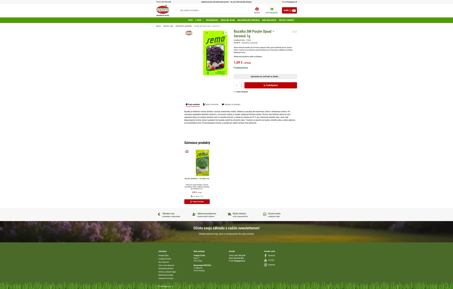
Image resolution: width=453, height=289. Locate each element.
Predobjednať (272, 85)
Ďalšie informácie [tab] (212, 104)
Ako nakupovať (163, 262)
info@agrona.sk (291, 2)
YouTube (271, 260)
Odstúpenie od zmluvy (165, 278)
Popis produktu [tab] (194, 104)
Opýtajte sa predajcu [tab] (232, 104)
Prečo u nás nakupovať (166, 265)
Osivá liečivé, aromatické (184, 26)
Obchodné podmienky (165, 268)
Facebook (271, 255)
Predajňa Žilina (163, 255)
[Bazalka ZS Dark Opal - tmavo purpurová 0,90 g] (296, 32)
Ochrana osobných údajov (167, 272)
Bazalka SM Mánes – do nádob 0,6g (197, 179)
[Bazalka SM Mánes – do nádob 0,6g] (197, 163)
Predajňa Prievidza (164, 259)
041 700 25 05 (166, 2)
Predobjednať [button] (224, 88)
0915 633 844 (239, 258)
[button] (289, 10)
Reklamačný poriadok (165, 275)
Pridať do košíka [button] (198, 202)
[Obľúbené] (206, 152)
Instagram (271, 265)
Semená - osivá (168, 26)
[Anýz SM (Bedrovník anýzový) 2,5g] (293, 32)
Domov (158, 26)
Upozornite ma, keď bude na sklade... (223, 83)
